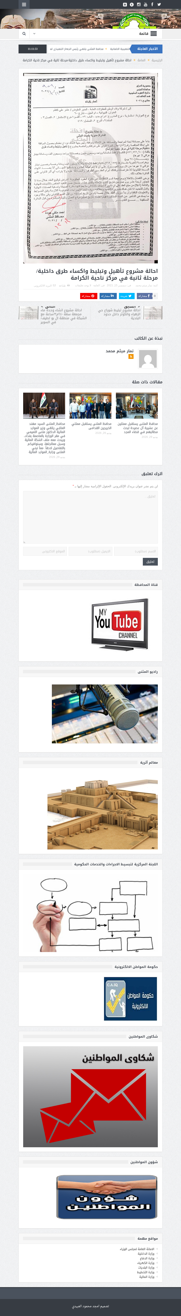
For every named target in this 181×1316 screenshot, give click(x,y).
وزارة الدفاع (147, 1258)
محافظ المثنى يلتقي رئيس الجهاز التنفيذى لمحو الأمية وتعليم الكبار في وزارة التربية (105, 49)
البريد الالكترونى (43, 285)
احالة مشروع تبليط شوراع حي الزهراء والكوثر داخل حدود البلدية (119, 314)
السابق (130, 306)
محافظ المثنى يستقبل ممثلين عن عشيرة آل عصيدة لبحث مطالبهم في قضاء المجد (138, 428)
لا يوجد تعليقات (83, 285)
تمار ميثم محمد (144, 285)
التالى (50, 306)
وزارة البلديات (146, 1267)
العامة (96, 285)
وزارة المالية (146, 1277)
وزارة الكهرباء (145, 1263)
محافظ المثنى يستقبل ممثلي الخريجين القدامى (91, 426)
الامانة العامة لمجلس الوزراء (137, 1249)
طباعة (62, 285)
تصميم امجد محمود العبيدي (90, 1306)
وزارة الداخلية (146, 1253)
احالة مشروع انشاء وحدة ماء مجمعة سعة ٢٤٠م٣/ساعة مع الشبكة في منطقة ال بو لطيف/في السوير (64, 316)
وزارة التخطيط (145, 1272)
